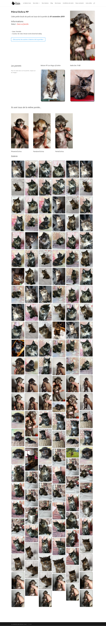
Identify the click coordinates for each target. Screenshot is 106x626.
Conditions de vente (68, 3)
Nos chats (35, 3)
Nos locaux (58, 3)
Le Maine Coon (27, 3)
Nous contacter (80, 3)
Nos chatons (45, 3)
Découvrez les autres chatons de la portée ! (28, 39)
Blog (52, 3)
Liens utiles (89, 3)
